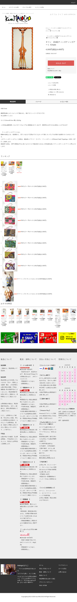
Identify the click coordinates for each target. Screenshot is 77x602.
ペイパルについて (44, 455)
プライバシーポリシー (45, 582)
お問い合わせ (62, 572)
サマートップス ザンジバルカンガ (27, 279)
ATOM (45, 585)
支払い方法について (45, 568)
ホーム (3, 7)
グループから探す (26, 7)
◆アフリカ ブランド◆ (55, 30)
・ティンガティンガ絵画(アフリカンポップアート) (60, 28)
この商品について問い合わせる (56, 92)
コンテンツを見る (39, 7)
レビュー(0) (64, 101)
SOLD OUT (61, 63)
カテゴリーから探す (14, 7)
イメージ (38, 101)
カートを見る (62, 568)
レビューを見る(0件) (53, 83)
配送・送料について (45, 572)
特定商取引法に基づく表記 (54, 70)
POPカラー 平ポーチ (27, 186)
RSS (40, 585)
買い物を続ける (52, 94)
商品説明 (13, 101)
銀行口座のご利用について (47, 457)
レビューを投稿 (52, 85)
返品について (51, 68)
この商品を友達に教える (54, 89)
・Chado (49, 29)
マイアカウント (63, 565)
